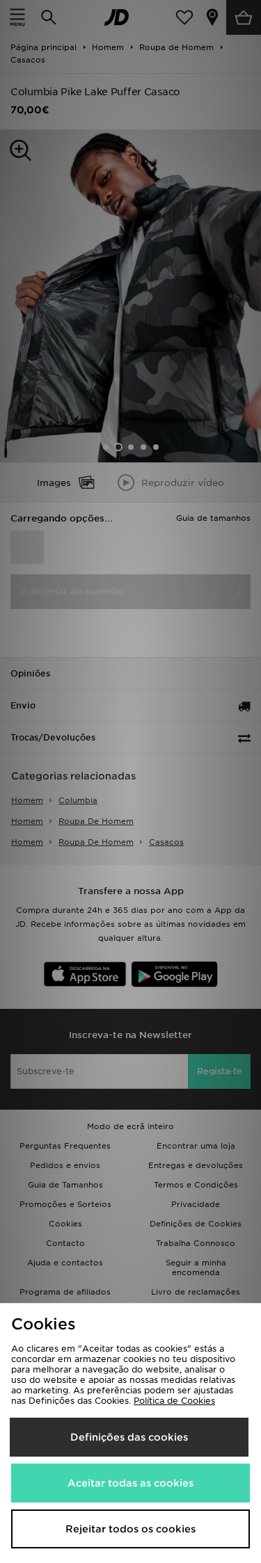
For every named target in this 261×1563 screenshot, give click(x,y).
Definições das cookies (129, 1437)
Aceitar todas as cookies (130, 1483)
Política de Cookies (174, 1400)
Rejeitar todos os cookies (130, 1528)
